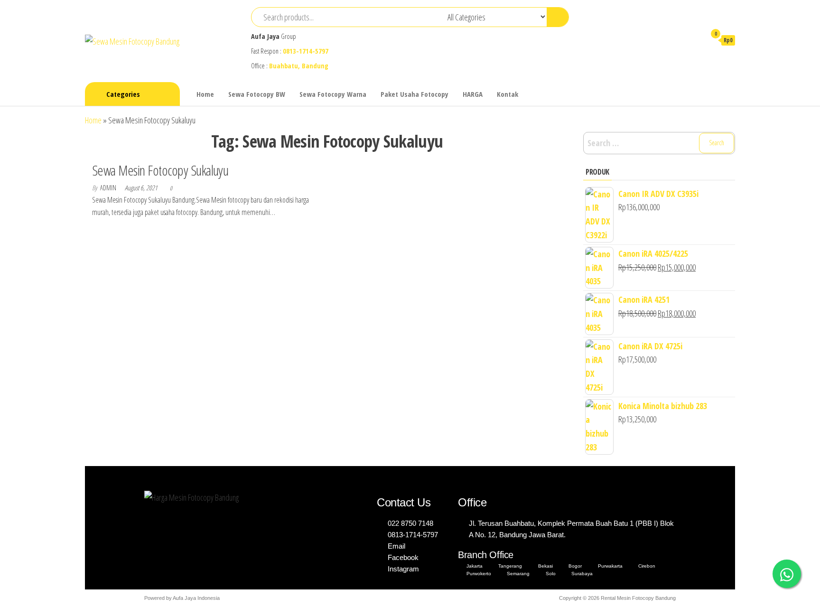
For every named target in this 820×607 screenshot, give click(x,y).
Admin (109, 187)
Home (205, 94)
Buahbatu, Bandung (298, 65)
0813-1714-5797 (305, 51)
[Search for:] (659, 143)
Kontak (507, 94)
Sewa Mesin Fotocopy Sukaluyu (160, 170)
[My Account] (694, 39)
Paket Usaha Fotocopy (414, 94)
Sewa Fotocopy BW (256, 94)
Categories (123, 94)
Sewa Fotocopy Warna (332, 94)
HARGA (473, 94)
